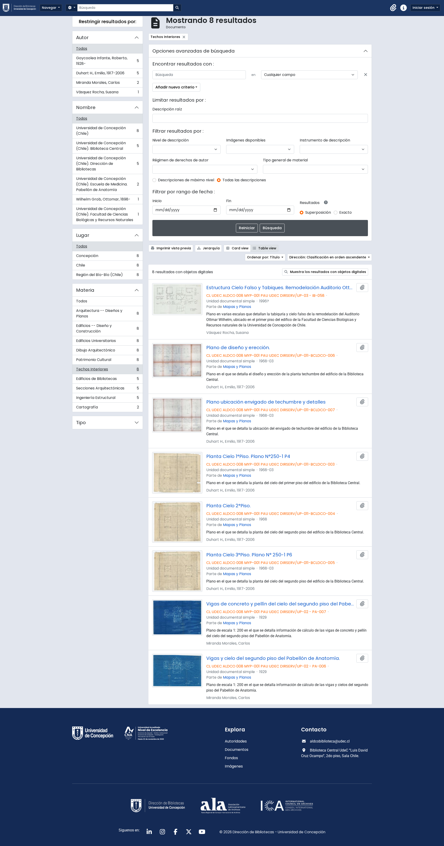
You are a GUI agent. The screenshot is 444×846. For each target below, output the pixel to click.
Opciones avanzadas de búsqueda (193, 51)
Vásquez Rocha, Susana (107, 93)
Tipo (81, 422)
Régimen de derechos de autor (180, 160)
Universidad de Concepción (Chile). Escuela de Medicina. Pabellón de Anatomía (107, 184)
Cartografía (107, 408)
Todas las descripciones (244, 180)
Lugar (82, 235)
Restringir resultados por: (107, 21)
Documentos (236, 749)
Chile (107, 266)
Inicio (157, 201)
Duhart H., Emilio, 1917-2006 (107, 74)
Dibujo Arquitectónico (107, 351)
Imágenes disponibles (245, 140)
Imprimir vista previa (173, 248)
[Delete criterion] (365, 75)
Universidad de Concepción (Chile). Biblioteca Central (107, 145)
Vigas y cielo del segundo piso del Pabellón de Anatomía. (273, 658)
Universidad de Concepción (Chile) (107, 130)
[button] (393, 8)
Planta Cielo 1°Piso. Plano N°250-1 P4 (248, 456)
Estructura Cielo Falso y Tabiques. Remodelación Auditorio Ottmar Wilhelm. (280, 287)
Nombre (86, 107)
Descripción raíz (167, 109)
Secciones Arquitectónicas (107, 389)
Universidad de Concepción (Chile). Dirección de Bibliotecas (107, 163)
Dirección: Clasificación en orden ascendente (328, 257)
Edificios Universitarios (107, 342)
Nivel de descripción (170, 140)
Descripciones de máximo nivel (186, 180)
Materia (85, 290)
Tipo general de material (285, 160)
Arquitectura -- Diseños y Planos (107, 313)
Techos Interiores (107, 370)
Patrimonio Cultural (107, 361)
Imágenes (234, 766)
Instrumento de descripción (325, 140)
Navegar (49, 7)
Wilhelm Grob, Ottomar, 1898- (107, 200)
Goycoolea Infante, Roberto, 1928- (107, 60)
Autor (82, 37)
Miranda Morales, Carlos (107, 84)
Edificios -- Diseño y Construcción (107, 328)
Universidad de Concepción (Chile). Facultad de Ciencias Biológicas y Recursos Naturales (107, 214)
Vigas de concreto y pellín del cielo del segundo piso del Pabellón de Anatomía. (280, 604)
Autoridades (236, 741)
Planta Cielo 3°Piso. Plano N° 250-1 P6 (249, 555)
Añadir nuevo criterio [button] (174, 87)
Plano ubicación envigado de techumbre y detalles (266, 402)
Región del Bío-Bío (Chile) (107, 275)
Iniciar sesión (424, 7)
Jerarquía (211, 248)
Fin (228, 201)
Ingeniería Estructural (107, 399)
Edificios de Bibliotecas (107, 380)
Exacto (345, 212)
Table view (266, 248)
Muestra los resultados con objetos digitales (327, 271)
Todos (81, 48)
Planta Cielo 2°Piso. (228, 505)
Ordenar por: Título (264, 257)
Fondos (231, 758)
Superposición (318, 212)
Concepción (107, 257)
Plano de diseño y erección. (238, 347)
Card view (240, 248)
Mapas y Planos (237, 306)
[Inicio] (21, 8)
